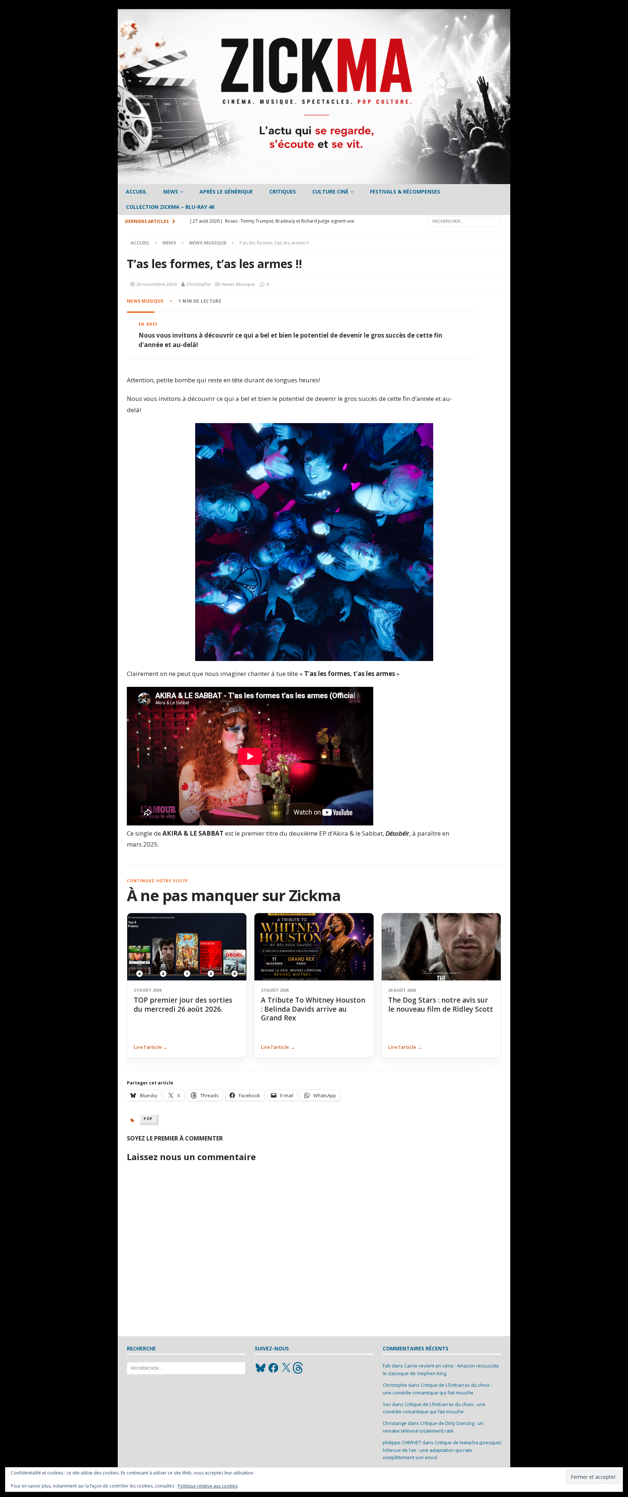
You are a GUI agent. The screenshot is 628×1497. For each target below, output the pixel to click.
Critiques (282, 191)
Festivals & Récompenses (405, 191)
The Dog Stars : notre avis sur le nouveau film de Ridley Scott (440, 1004)
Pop (148, 1118)
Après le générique (226, 191)
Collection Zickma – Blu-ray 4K (170, 206)
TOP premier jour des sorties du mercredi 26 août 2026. (183, 1004)
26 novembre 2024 (156, 284)
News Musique (238, 284)
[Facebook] (273, 1368)
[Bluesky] (260, 1368)
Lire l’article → (151, 1047)
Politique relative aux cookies (208, 1486)
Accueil (136, 191)
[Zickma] (314, 179)
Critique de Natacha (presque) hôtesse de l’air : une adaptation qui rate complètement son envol (442, 1450)
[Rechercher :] (464, 220)
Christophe (198, 284)
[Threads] (299, 1368)
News (170, 191)
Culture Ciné (330, 191)
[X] (286, 1368)
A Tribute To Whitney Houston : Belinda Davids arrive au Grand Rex (313, 1009)
